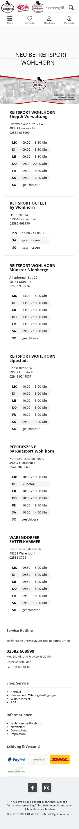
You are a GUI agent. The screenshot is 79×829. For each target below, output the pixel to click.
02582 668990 (20, 651)
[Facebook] (32, 787)
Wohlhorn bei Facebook (26, 723)
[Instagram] (46, 787)
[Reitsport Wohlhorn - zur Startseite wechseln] (23, 12)
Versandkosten (16, 805)
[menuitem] (39, 723)
